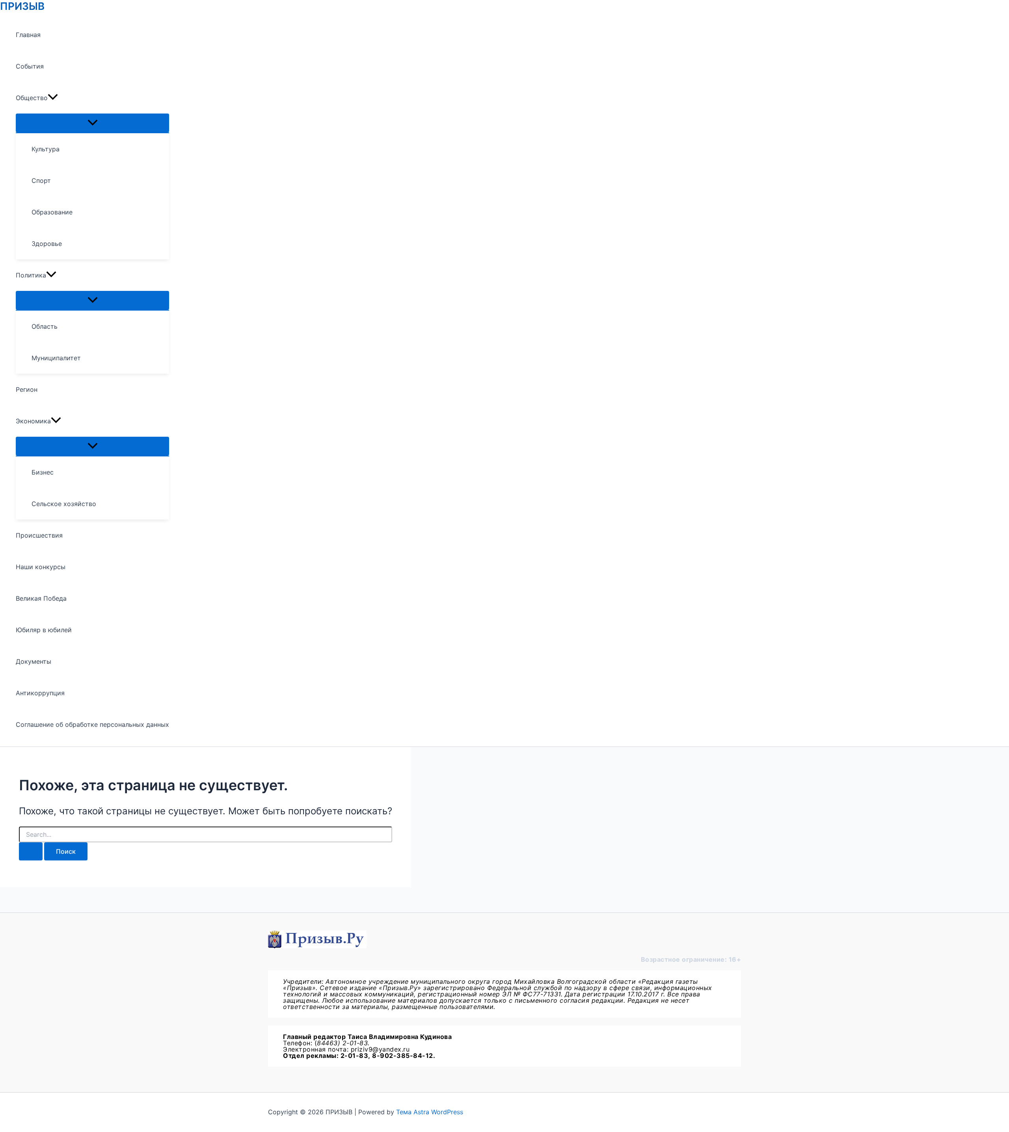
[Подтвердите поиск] (31, 851)
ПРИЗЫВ (22, 6)
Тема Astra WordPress (429, 1112)
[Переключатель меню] (92, 123)
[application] (53, 98)
